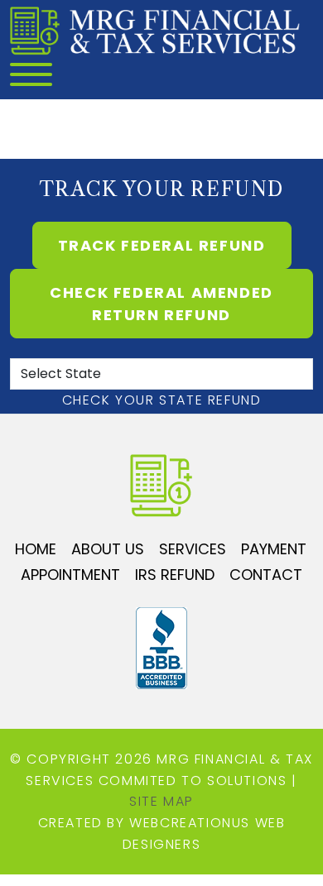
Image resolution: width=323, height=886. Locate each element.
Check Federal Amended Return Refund (161, 303)
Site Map (161, 801)
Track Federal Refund (162, 245)
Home (35, 549)
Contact (265, 574)
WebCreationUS (189, 822)
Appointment (70, 574)
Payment (273, 549)
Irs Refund (175, 574)
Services (192, 549)
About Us (107, 549)
